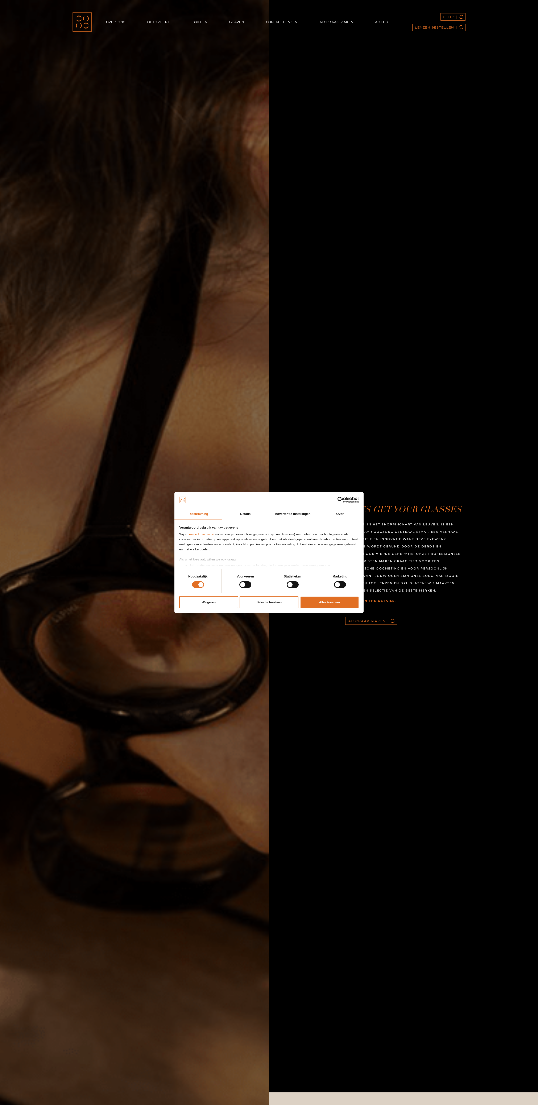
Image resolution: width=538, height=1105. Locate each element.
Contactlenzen (281, 22)
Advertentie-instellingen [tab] (292, 514)
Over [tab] (339, 514)
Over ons (115, 22)
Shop (448, 17)
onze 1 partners (201, 534)
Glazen (236, 22)
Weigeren (209, 602)
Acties (381, 22)
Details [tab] (245, 514)
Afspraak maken (336, 22)
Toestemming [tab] (198, 514)
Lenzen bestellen (434, 27)
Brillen (200, 22)
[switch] (245, 584)
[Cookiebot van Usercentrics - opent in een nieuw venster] (340, 500)
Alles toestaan (329, 602)
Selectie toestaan (269, 602)
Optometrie (159, 22)
